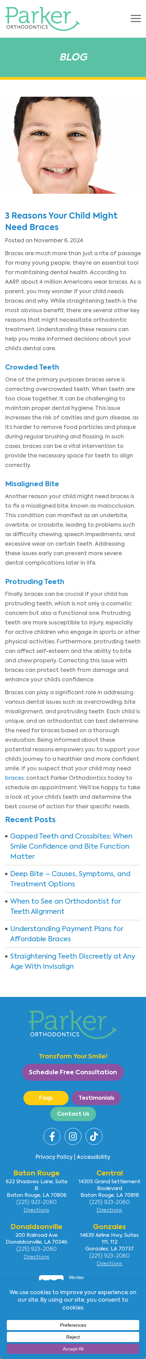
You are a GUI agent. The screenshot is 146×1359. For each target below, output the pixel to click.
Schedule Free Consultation (73, 1072)
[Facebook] (51, 1136)
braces (14, 777)
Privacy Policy (54, 1156)
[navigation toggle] (136, 18)
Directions (36, 1210)
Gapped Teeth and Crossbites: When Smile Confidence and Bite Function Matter (71, 846)
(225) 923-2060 (36, 1201)
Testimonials (96, 1098)
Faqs (46, 1098)
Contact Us (73, 1114)
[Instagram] (73, 1136)
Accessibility (93, 1156)
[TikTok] (94, 1136)
